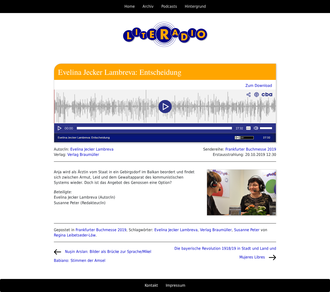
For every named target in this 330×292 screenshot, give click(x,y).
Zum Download (258, 85)
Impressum (175, 285)
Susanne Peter (246, 230)
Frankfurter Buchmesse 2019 (250, 149)
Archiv (148, 6)
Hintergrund (195, 6)
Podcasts (169, 6)
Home (129, 6)
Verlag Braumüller (83, 154)
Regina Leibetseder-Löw (75, 235)
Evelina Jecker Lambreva (92, 149)
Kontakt (151, 285)
